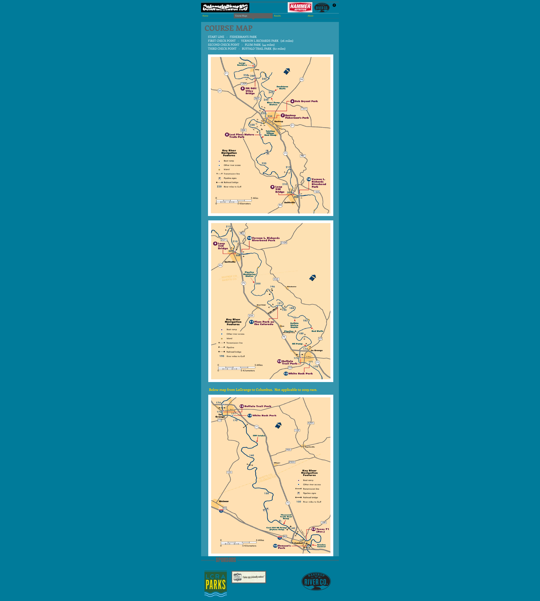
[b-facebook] (334, 5)
